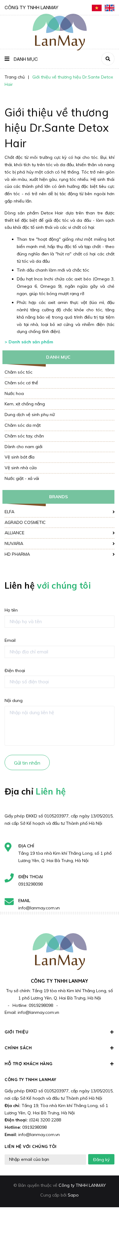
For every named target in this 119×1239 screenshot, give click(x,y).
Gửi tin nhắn (27, 763)
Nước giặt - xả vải (22, 478)
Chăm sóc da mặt (23, 425)
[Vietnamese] (97, 7)
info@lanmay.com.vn (39, 908)
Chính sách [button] (18, 1048)
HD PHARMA (17, 554)
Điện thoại (15, 670)
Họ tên (11, 610)
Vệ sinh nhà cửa (21, 467)
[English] (109, 7)
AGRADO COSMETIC (25, 522)
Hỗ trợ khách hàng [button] (28, 1063)
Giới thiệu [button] (16, 1032)
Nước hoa (14, 393)
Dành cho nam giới (23, 446)
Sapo (73, 1195)
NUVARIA (14, 543)
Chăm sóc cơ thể (21, 383)
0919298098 (30, 884)
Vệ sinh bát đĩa (19, 457)
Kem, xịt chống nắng (25, 404)
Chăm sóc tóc (18, 372)
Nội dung (14, 700)
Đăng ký (101, 1159)
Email (10, 640)
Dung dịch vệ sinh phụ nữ (30, 414)
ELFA (9, 511)
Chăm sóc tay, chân (24, 436)
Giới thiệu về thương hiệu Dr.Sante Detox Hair (57, 127)
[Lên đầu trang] (104, 1218)
